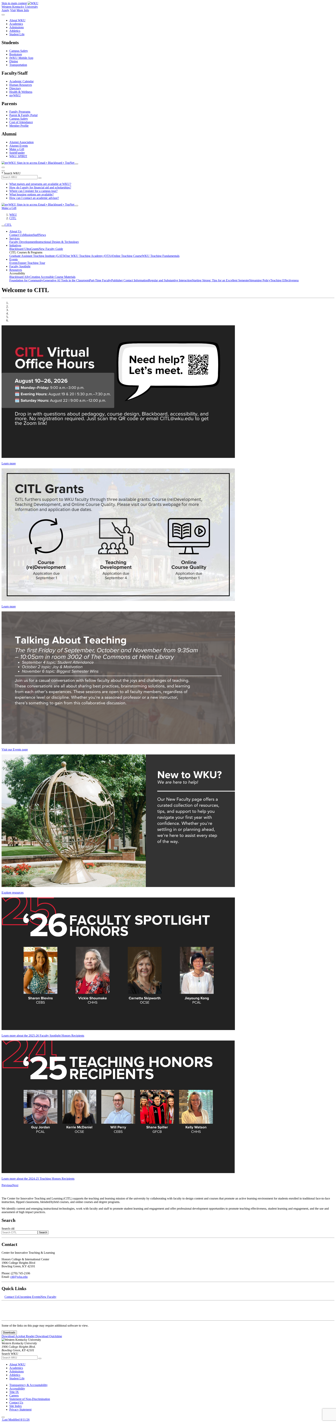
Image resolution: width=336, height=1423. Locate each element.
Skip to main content (14, 3)
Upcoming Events (29, 1296)
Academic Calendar (21, 81)
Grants (35, 249)
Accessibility (17, 1388)
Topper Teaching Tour (31, 263)
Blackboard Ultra (20, 249)
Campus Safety (18, 50)
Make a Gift (16, 149)
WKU (13, 214)
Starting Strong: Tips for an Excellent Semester (220, 280)
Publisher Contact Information (129, 280)
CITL (12, 218)
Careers (14, 1395)
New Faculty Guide (51, 249)
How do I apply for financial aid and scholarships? (40, 187)
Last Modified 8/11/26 (16, 1419)
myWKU (15, 95)
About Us (15, 231)
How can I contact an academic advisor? (34, 198)
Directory (15, 88)
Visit (13, 10)
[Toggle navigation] (3, 225)
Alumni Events (18, 145)
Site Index (15, 1406)
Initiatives (15, 245)
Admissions (16, 27)
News (42, 235)
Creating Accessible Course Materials (52, 276)
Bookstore (15, 54)
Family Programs (19, 111)
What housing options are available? (31, 194)
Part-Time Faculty (100, 280)
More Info (23, 10)
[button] (7, 1185)
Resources (15, 270)
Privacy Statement (20, 1409)
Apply (5, 10)
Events (13, 259)
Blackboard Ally (19, 276)
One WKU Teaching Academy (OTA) (88, 256)
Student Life (16, 34)
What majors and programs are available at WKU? (40, 184)
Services (14, 238)
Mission (28, 235)
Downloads (9, 1332)
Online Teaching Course (127, 256)
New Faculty (48, 1296)
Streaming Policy (259, 280)
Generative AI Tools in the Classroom (66, 280)
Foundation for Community (26, 280)
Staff (36, 235)
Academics (16, 23)
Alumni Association (21, 142)
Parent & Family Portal (23, 115)
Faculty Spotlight (19, 266)
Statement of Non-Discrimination (29, 1399)
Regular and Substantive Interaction (170, 280)
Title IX (14, 1392)
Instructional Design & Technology (57, 242)
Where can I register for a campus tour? (33, 191)
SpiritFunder (17, 152)
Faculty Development (22, 242)
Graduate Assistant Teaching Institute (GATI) (37, 256)
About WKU (17, 20)
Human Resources (20, 84)
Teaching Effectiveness (284, 280)
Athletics (14, 30)
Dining (13, 61)
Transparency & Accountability (28, 1385)
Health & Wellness (20, 91)
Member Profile (19, 125)
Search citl (8, 1228)
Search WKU (11, 173)
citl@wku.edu (19, 1276)
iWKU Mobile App (21, 57)
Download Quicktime (48, 1336)
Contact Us (16, 235)
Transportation (18, 64)
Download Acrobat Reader (18, 1336)
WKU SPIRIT (18, 156)
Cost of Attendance (21, 122)
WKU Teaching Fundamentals (160, 256)
